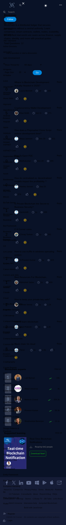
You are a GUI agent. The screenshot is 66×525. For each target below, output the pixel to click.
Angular (6, 122)
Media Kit (49, 490)
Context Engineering (12, 327)
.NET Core (7, 29)
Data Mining (8, 397)
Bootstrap (7, 220)
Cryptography (9, 362)
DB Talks (48, 499)
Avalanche (7, 162)
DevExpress (8, 437)
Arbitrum (7, 133)
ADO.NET (7, 52)
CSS (5, 373)
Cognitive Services (11, 310)
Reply (59, 82)
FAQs (55, 494)
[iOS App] (52, 482)
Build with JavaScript (33, 508)
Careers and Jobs (11, 275)
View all (57, 369)
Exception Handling (11, 486)
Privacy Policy (31, 490)
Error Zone (7, 481)
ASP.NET (7, 145)
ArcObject (7, 139)
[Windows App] (37, 482)
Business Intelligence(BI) (9, 238)
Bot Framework (9, 226)
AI (4, 64)
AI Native (7, 75)
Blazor (6, 208)
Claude (6, 292)
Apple (5, 127)
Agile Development (11, 58)
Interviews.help (30, 503)
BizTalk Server (9, 203)
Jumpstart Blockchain (48, 503)
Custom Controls (10, 385)
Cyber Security (9, 391)
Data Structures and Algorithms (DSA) (12, 409)
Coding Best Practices (12, 304)
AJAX (5, 81)
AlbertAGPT (8, 87)
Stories (28, 499)
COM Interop (8, 316)
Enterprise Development (9, 467)
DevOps (6, 443)
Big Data (7, 191)
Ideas (35, 494)
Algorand (7, 104)
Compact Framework (12, 321)
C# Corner (7, 252)
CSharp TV (37, 499)
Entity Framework (10, 475)
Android (6, 116)
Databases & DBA (11, 417)
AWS (5, 168)
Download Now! (38, 453)
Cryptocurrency (9, 356)
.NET (5, 17)
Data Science (9, 402)
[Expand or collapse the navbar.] (23, 3)
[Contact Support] (59, 482)
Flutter (6, 504)
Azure (5, 174)
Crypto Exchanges (11, 350)
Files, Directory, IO (11, 498)
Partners (58, 490)
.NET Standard (9, 41)
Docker (6, 454)
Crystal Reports (10, 368)
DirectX (6, 449)
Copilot (6, 333)
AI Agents (7, 69)
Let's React (58, 499)
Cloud (5, 298)
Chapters (7, 281)
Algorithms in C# (10, 110)
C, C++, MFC (8, 263)
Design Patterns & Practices (11, 429)
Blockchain (8, 214)
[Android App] (44, 482)
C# (4, 246)
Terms (41, 490)
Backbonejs (8, 179)
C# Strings (7, 258)
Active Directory (10, 46)
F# (4, 492)
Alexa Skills (8, 98)
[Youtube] (29, 482)
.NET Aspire (8, 23)
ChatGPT (7, 287)
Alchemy (7, 93)
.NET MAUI (8, 35)
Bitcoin (6, 197)
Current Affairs (9, 379)
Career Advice (9, 269)
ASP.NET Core (9, 151)
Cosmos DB (8, 344)
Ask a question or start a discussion (21, 53)
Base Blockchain (10, 185)
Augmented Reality (11, 156)
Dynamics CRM (10, 460)
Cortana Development (12, 339)
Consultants (26, 494)
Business (7, 232)
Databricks (7, 423)
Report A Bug (45, 494)
